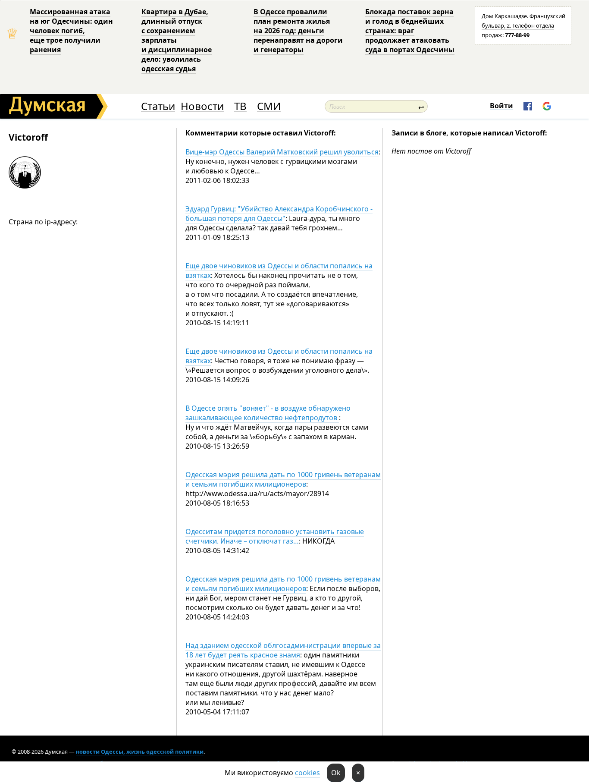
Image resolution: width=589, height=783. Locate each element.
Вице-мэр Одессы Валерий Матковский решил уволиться (282, 152)
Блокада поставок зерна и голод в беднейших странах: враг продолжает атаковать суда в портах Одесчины (409, 30)
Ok (336, 772)
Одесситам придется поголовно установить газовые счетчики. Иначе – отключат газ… (274, 536)
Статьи (158, 106)
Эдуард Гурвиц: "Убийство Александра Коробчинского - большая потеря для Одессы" (279, 213)
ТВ (240, 106)
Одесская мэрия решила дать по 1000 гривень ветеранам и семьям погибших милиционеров (283, 479)
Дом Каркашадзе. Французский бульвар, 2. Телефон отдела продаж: (523, 25)
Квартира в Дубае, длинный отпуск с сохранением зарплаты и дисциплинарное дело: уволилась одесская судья (176, 40)
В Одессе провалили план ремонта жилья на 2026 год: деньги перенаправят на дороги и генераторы (298, 30)
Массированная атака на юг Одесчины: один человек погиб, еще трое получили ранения (71, 30)
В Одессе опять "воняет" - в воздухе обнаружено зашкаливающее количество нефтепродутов (268, 412)
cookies (307, 772)
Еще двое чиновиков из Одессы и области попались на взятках (279, 270)
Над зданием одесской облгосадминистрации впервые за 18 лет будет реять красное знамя (283, 650)
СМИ (269, 106)
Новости (202, 106)
